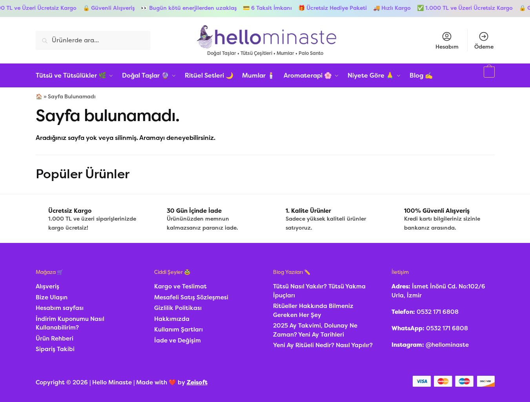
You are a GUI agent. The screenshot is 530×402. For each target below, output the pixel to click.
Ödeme (484, 46)
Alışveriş (47, 286)
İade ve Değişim (177, 340)
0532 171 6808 (438, 311)
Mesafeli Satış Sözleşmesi (191, 297)
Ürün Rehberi (54, 338)
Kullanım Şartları (178, 329)
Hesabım (447, 46)
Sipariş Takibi (55, 349)
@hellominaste (447, 344)
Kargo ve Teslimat (180, 286)
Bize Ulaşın (51, 297)
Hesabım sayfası (60, 307)
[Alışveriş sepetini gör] (488, 75)
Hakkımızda (171, 318)
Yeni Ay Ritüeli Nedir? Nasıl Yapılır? (323, 345)
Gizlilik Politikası (178, 307)
